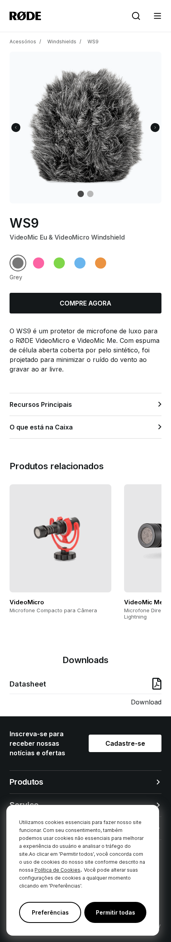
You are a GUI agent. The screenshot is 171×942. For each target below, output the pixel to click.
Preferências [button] (50, 912)
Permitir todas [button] (115, 912)
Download (146, 702)
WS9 (93, 41)
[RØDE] (25, 16)
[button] (157, 16)
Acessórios (23, 41)
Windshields (61, 41)
